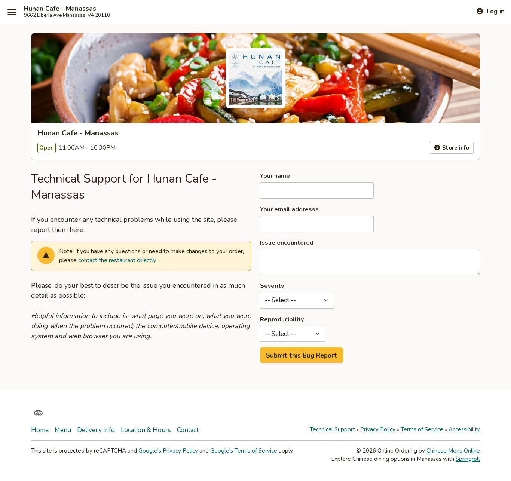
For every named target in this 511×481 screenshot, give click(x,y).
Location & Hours (146, 430)
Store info (455, 147)
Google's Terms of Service (243, 450)
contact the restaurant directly (117, 260)
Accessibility (464, 429)
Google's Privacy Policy (168, 450)
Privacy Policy (377, 429)
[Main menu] (12, 12)
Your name (275, 176)
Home (40, 430)
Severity (272, 286)
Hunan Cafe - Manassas (60, 9)
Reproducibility (282, 319)
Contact (188, 430)
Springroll (468, 459)
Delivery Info (96, 430)
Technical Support (332, 429)
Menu (63, 430)
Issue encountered (286, 243)
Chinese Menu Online (453, 450)
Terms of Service (422, 429)
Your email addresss (289, 209)
